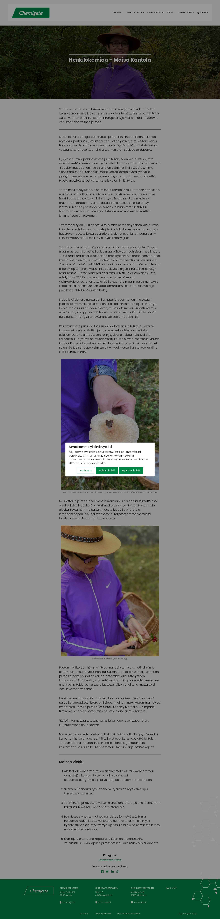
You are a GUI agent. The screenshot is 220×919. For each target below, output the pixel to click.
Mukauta (86, 470)
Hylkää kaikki (107, 470)
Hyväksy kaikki (131, 470)
